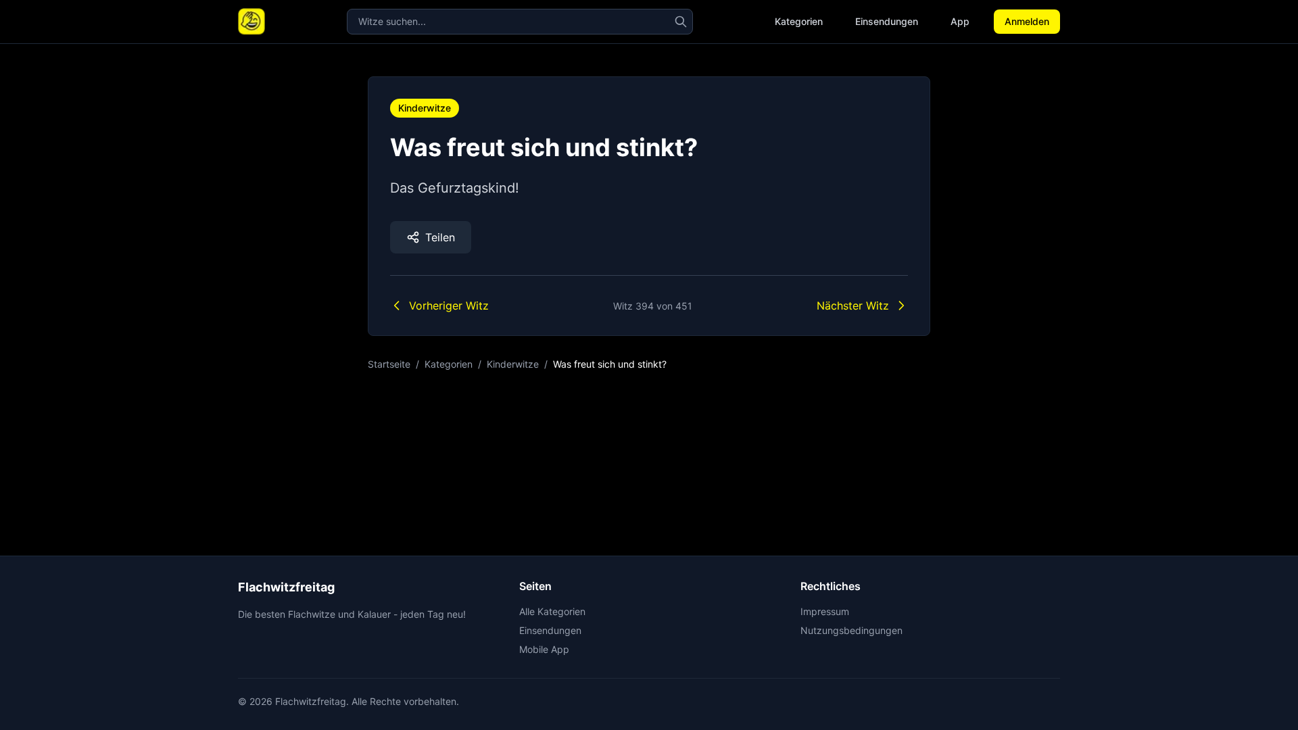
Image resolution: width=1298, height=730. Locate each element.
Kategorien (799, 21)
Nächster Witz (853, 305)
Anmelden (1027, 21)
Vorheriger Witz (449, 305)
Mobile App (544, 649)
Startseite (389, 364)
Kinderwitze (424, 108)
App (960, 21)
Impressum (824, 611)
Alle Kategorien (552, 611)
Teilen (440, 237)
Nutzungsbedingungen (851, 630)
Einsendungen (886, 21)
